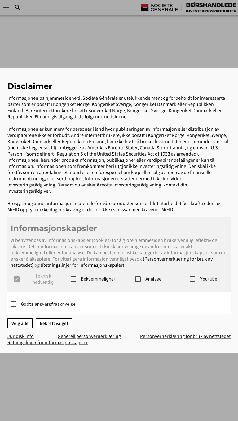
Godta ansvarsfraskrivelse (48, 304)
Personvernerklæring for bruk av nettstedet (185, 336)
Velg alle (20, 323)
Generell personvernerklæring (89, 336)
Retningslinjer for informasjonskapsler (47, 342)
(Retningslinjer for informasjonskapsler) (82, 265)
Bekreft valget (54, 323)
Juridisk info (20, 336)
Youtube (209, 279)
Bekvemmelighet (98, 279)
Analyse (153, 279)
